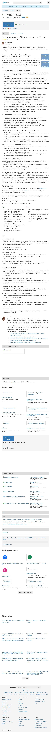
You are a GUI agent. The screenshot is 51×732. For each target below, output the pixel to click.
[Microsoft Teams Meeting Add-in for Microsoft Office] (38, 409)
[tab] (6, 33)
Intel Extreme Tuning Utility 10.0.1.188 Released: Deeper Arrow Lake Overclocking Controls (37, 673)
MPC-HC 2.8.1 (5, 586)
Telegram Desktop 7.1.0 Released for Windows (36, 634)
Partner (4, 719)
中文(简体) (31, 694)
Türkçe (21, 694)
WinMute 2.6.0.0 (31, 573)
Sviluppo (33, 519)
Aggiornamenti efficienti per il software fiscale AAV (22, 337)
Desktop (27, 519)
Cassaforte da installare (22, 24)
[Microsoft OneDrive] (9, 491)
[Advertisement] (25, 366)
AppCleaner (5, 715)
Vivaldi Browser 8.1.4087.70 (34, 586)
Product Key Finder (6, 705)
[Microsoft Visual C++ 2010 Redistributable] (14, 496)
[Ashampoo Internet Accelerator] (36, 423)
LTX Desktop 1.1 (6, 576)
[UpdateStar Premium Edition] (11, 477)
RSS (36, 703)
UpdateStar (25, 191)
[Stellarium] (6, 423)
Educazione (39, 519)
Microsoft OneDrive (35, 491)
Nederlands (40, 692)
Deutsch (11, 692)
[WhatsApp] (7, 28)
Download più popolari (8, 473)
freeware (5, 532)
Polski (45, 692)
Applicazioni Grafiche (21, 522)
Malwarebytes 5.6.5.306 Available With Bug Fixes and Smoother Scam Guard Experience (12, 653)
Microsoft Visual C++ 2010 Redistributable (36, 497)
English (6, 692)
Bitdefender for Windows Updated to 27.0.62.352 (36, 652)
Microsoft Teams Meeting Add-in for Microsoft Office (36, 415)
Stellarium (4, 428)
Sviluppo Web (19, 524)
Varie (25, 524)
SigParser (4, 713)
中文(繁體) (37, 694)
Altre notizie (25, 678)
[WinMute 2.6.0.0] (32, 569)
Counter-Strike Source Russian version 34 (12, 563)
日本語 (30, 692)
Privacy (20, 705)
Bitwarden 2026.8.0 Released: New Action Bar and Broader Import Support (13, 672)
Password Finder (6, 707)
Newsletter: (13, 687)
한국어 (34, 692)
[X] (5, 28)
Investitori (21, 725)
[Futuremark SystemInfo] (9, 408)
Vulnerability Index (39, 701)
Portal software (39, 719)
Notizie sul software (40, 699)
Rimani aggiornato (7, 447)
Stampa (20, 721)
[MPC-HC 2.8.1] (6, 581)
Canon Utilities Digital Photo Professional (34, 399)
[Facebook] (3, 28)
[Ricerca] (40, 3)
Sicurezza (42, 522)
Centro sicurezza (22, 711)
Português (5, 694)
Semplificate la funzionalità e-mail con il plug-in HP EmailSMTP (25, 342)
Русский (11, 694)
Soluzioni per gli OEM (7, 721)
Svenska (16, 694)
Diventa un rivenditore (40, 721)
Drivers (4, 703)
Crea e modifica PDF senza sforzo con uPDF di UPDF (23, 340)
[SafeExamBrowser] (8, 393)
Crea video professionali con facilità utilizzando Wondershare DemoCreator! (29, 338)
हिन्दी (47, 694)
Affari (14, 519)
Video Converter (6, 711)
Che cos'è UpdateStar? (24, 719)
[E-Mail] (9, 28)
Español (16, 692)
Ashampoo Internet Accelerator (35, 428)
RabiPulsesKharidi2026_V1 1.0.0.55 (36, 563)
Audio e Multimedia (7, 519)
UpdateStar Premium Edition (37, 477)
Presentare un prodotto (41, 727)
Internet (37, 522)
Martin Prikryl (9, 17)
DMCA (20, 699)
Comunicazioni (20, 519)
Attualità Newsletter (7, 544)
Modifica (21, 33)
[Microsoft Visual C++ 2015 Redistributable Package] (16, 503)
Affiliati (3, 723)
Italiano (26, 692)
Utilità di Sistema (11, 524)
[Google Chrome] (8, 482)
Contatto (20, 703)
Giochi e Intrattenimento (9, 522)
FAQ (19, 701)
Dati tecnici (13, 33)
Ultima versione (8, 24)
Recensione (5, 33)
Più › (4, 512)
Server (4, 524)
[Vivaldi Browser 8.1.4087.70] (35, 581)
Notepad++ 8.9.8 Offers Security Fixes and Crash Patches (12, 634)
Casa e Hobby (31, 522)
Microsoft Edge (34, 486)
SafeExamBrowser (7, 397)
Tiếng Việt (26, 694)
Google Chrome (34, 482)
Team (19, 723)
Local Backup (5, 709)
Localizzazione (38, 723)
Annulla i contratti (22, 707)
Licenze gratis (38, 725)
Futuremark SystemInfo (8, 412)
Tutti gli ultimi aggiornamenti (25, 592)
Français (21, 692)
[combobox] (26, 3)
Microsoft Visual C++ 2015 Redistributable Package (36, 504)
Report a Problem (13, 28)
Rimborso (20, 709)
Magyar (43, 694)
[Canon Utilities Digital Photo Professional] (38, 393)
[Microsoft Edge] (7, 486)
